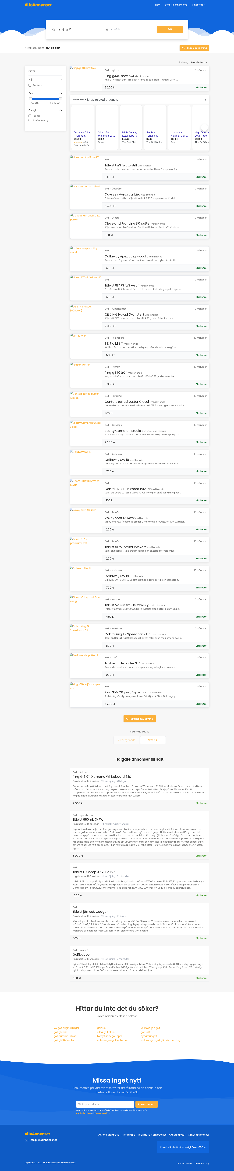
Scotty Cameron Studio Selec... (128, 431)
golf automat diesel (65, 1036)
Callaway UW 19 (117, 460)
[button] (45, 80)
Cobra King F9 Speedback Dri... (128, 634)
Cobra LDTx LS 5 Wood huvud (127, 489)
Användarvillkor (83, 1113)
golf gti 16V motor (64, 1040)
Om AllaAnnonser (198, 1135)
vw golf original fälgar (66, 1028)
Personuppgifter (102, 1113)
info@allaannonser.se (43, 1140)
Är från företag (41, 120)
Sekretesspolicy (202, 1163)
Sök (170, 29)
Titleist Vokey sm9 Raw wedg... (128, 605)
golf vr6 (145, 1032)
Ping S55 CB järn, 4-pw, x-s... (126, 692)
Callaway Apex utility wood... (126, 256)
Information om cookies (152, 1135)
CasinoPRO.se (199, 1147)
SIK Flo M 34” (114, 343)
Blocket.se (38, 85)
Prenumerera (146, 1104)
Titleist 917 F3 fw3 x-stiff (122, 285)
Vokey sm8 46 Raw (119, 518)
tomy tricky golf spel (109, 1036)
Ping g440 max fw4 (119, 76)
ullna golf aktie (105, 1032)
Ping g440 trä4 (116, 372)
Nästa (151, 740)
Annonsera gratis (108, 1135)
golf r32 (101, 1028)
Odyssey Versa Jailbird (122, 194)
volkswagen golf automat (112, 1040)
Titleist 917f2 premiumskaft (125, 547)
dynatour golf (149, 1036)
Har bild (36, 115)
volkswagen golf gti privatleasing (160, 1040)
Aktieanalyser (177, 1135)
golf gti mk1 (60, 1032)
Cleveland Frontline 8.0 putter (128, 223)
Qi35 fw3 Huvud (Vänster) (124, 314)
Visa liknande (142, 76)
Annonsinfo (128, 1135)
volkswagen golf (150, 1028)
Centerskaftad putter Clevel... (128, 401)
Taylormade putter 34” (122, 663)
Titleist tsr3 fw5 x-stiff (121, 165)
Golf (75, 772)
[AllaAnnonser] (38, 4)
